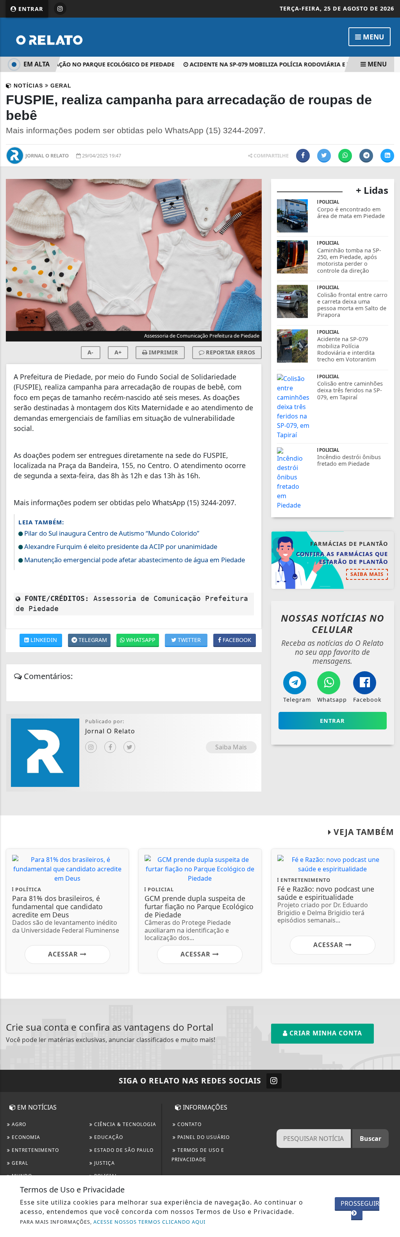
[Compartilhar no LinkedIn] (387, 156)
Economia (25, 1137)
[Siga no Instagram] (60, 8)
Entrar (29, 9)
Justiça (104, 1163)
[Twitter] (129, 747)
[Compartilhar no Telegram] (366, 156)
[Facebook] (110, 747)
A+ (117, 352)
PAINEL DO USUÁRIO (203, 1137)
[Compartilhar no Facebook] (303, 156)
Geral (19, 1163)
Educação (108, 1137)
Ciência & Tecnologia (124, 1124)
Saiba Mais (231, 747)
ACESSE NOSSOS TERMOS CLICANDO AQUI (149, 1221)
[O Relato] (68, 36)
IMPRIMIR (162, 352)
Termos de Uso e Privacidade (197, 1155)
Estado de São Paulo (123, 1150)
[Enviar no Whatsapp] (345, 156)
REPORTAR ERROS (229, 352)
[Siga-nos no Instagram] (274, 1081)
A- (90, 352)
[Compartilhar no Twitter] (324, 156)
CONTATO (189, 1124)
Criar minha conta (325, 1033)
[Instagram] (91, 747)
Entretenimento (34, 1150)
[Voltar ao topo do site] (388, 742)
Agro (18, 1124)
